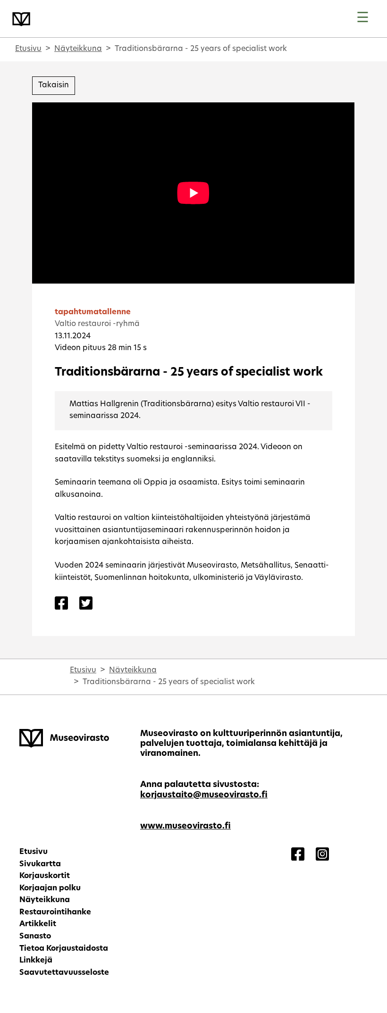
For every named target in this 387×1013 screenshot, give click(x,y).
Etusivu (28, 49)
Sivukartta (40, 864)
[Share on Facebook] (61, 604)
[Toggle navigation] (362, 19)
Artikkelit (37, 924)
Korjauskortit (44, 876)
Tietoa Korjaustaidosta (63, 949)
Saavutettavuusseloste (64, 973)
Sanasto (35, 936)
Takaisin (53, 85)
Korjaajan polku (50, 888)
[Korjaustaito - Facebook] (297, 855)
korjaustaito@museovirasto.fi (204, 795)
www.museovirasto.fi (185, 826)
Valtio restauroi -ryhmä (97, 324)
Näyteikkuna (78, 49)
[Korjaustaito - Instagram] (322, 855)
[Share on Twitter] (86, 604)
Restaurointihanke (55, 912)
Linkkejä (35, 960)
